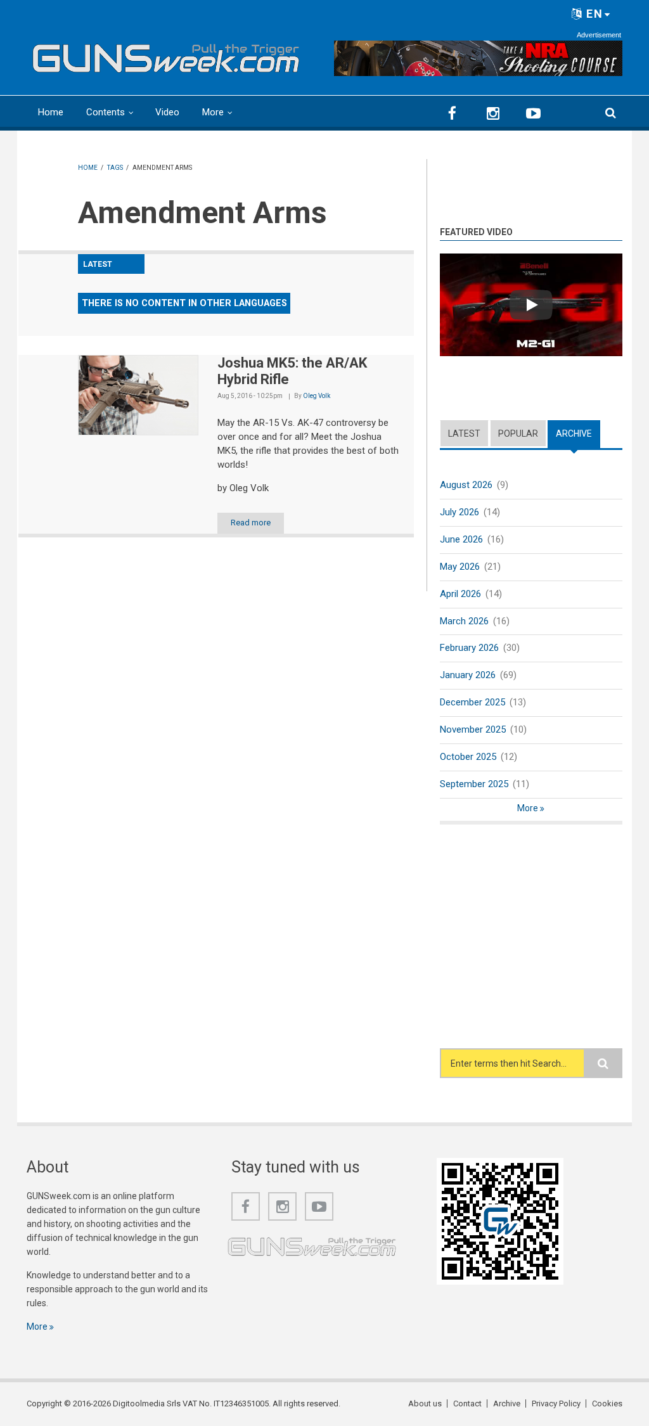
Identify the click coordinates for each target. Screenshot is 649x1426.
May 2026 (460, 566)
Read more (251, 522)
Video (167, 112)
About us (425, 1403)
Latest (464, 433)
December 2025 (472, 702)
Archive (578, 433)
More (213, 112)
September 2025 (474, 784)
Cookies (607, 1403)
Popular (518, 433)
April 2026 (460, 594)
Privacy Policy (556, 1403)
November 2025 (473, 729)
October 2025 (468, 756)
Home (50, 112)
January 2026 (468, 675)
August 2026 (466, 485)
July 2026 (459, 512)
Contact (467, 1403)
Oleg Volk (316, 395)
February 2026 (469, 647)
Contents (105, 112)
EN (592, 13)
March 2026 (464, 621)
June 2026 (461, 539)
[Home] (166, 55)
